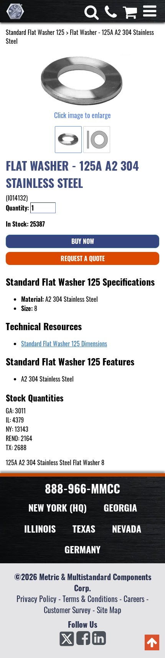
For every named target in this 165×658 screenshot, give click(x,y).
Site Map (109, 609)
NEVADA (126, 528)
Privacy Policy (36, 598)
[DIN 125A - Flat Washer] (82, 81)
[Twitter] (66, 640)
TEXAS (84, 528)
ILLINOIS (40, 528)
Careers (134, 598)
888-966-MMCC (82, 488)
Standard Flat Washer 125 (35, 32)
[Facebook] (83, 640)
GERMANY (82, 549)
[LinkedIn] (99, 640)
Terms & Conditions (90, 598)
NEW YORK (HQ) (57, 507)
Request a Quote (83, 258)
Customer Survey (67, 609)
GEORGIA (120, 507)
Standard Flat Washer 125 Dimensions (64, 343)
